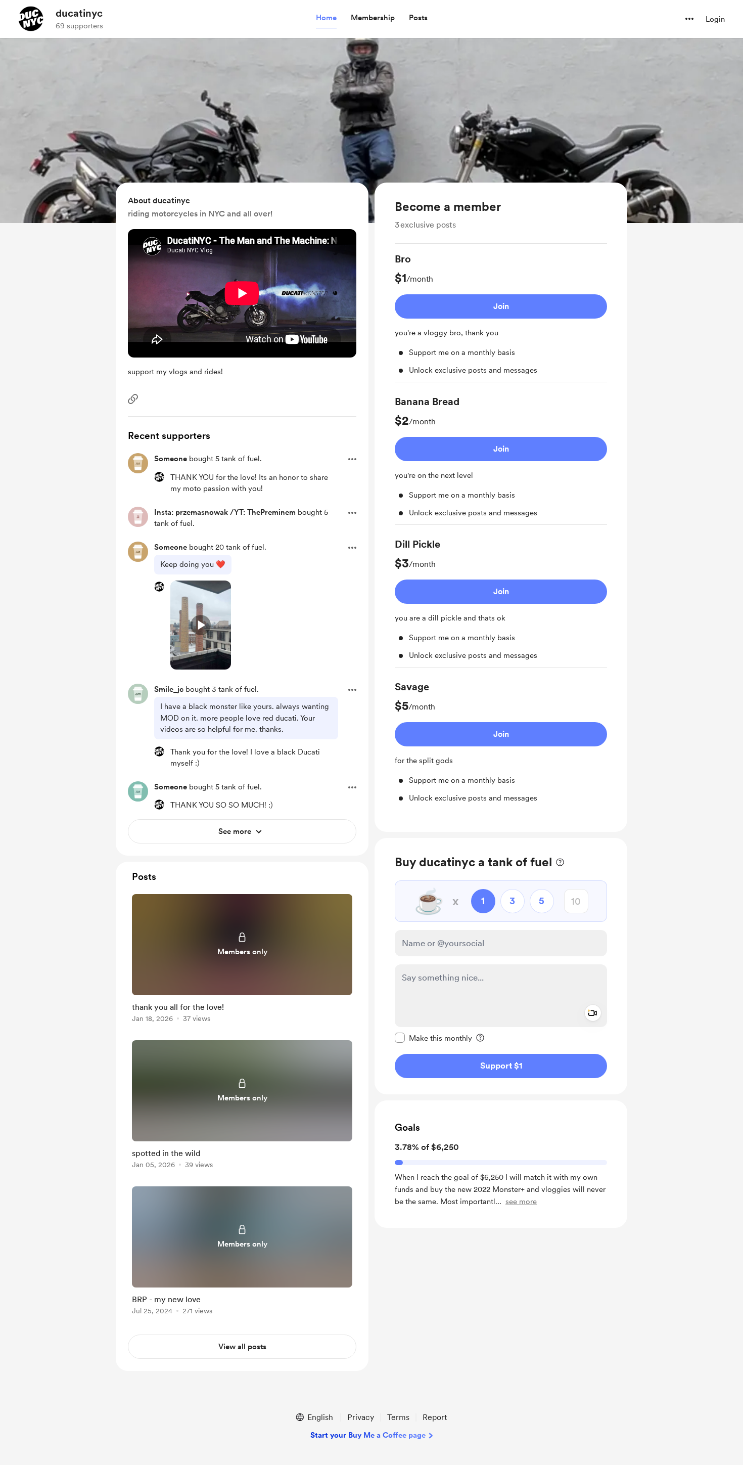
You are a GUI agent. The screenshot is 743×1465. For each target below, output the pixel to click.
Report (435, 1417)
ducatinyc (79, 13)
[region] (501, 507)
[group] (501, 317)
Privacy (360, 1417)
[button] (326, 18)
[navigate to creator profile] (30, 18)
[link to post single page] (242, 960)
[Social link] (133, 399)
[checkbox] (433, 1037)
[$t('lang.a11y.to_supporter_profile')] (159, 477)
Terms (398, 1417)
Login (715, 19)
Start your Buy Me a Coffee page (368, 1435)
